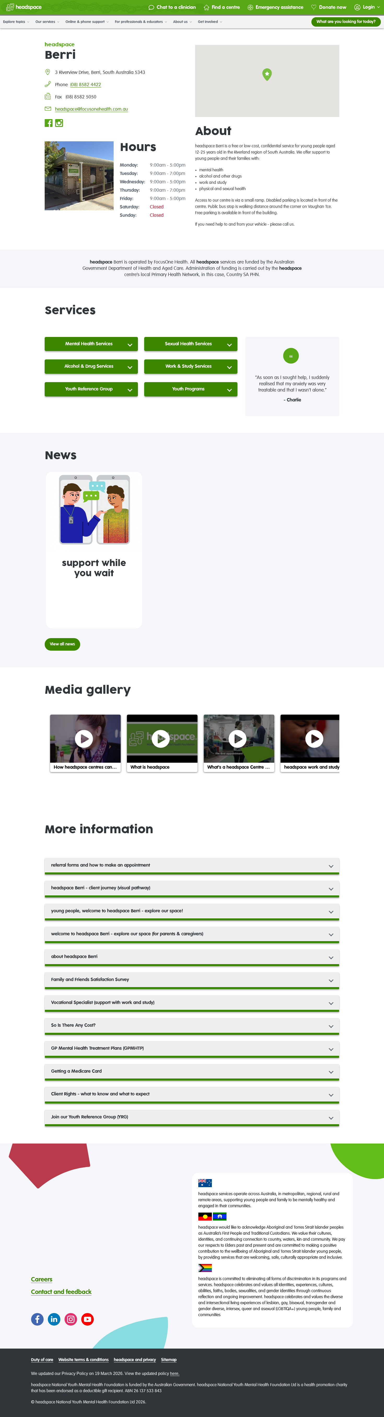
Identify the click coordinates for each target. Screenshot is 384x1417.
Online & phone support (86, 22)
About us (181, 22)
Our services (46, 22)
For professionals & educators (139, 22)
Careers (41, 1279)
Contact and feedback (61, 1292)
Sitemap (169, 1360)
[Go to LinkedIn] (54, 1319)
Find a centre (226, 7)
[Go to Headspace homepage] (24, 7)
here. (174, 1373)
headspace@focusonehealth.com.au (91, 109)
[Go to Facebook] (37, 1319)
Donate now (332, 7)
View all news (62, 644)
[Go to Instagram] (71, 1319)
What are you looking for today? (346, 22)
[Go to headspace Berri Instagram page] (59, 123)
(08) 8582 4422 (85, 85)
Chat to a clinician (176, 7)
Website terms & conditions (84, 1360)
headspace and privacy (135, 1360)
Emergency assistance (279, 7)
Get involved (208, 22)
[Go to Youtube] (87, 1319)
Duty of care (42, 1360)
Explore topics (14, 22)
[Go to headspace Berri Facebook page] (49, 123)
